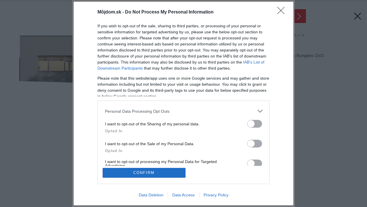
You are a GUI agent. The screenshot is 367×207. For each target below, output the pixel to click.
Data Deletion (151, 195)
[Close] (282, 12)
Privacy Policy (216, 195)
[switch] (254, 124)
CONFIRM (144, 172)
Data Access (183, 195)
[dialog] (183, 103)
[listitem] (183, 111)
